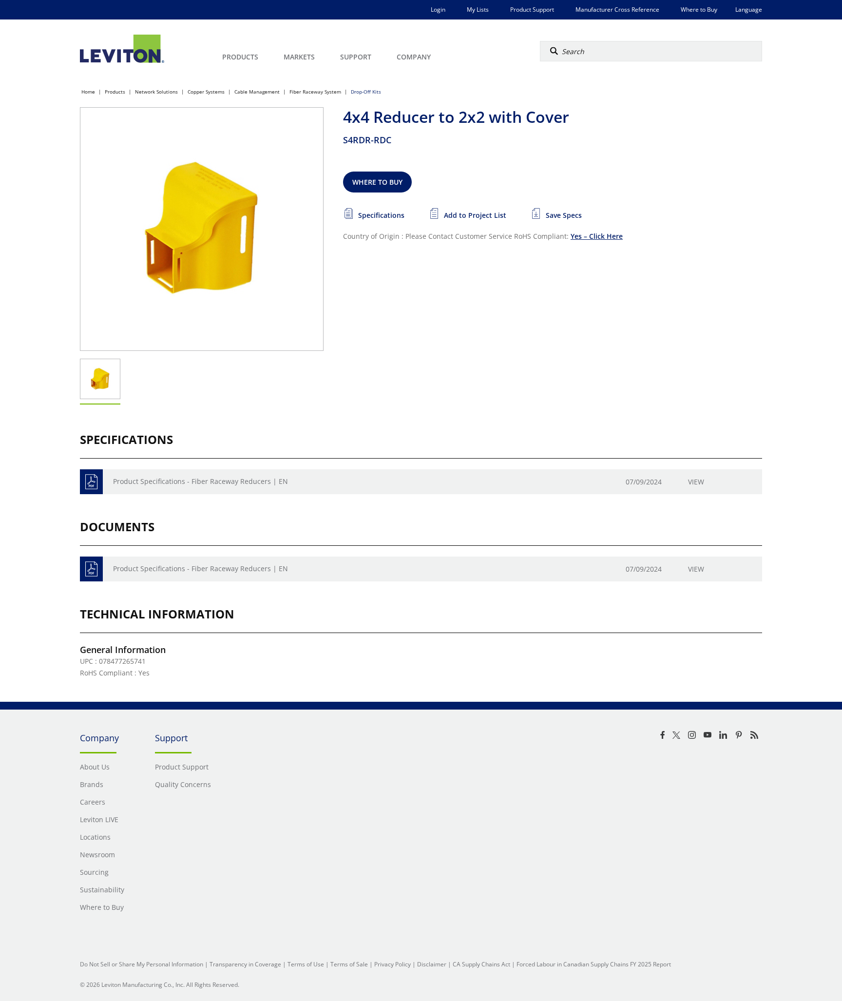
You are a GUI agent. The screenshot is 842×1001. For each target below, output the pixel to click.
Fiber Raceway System (315, 91)
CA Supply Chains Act (481, 964)
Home (88, 91)
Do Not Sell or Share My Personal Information (141, 964)
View (696, 481)
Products (115, 91)
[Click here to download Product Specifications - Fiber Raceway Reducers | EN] (91, 481)
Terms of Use (305, 964)
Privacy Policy (392, 964)
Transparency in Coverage (245, 964)
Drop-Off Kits (366, 91)
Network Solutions (156, 91)
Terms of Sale (349, 964)
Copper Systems (206, 91)
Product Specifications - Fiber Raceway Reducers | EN (200, 481)
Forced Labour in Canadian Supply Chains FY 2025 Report (594, 964)
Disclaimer (431, 964)
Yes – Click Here (597, 236)
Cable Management (257, 91)
